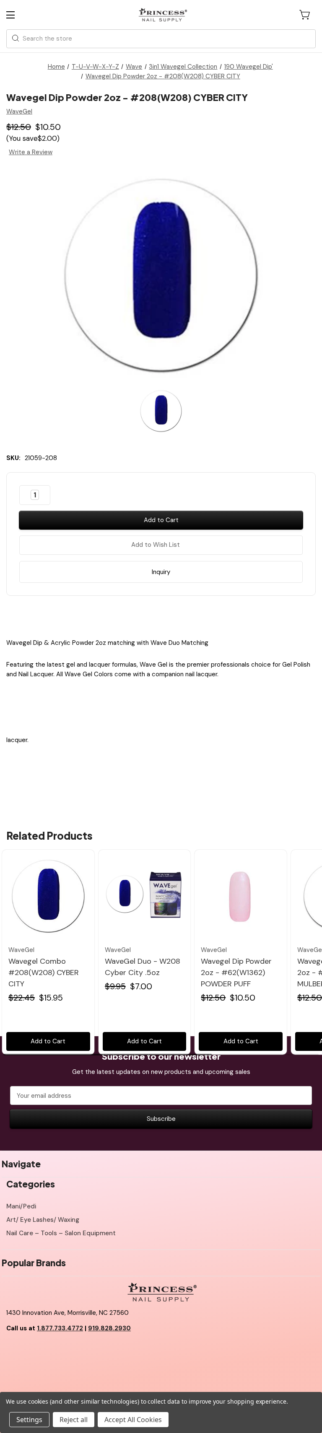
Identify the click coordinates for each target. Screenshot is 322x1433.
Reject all (74, 1419)
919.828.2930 (109, 1328)
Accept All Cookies (133, 1419)
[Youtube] (31, 1349)
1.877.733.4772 (60, 1328)
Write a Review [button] (30, 152)
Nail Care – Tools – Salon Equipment (61, 1233)
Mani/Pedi (21, 1206)
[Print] (168, 615)
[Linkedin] (183, 615)
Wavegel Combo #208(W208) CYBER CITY (43, 972)
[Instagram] (50, 1349)
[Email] (154, 615)
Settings (29, 1419)
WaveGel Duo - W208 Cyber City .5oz (142, 967)
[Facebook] (139, 615)
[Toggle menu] (17, 14)
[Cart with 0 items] (305, 15)
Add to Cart (48, 1041)
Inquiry (161, 572)
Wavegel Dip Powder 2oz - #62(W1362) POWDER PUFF (236, 972)
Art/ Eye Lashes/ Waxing (42, 1220)
